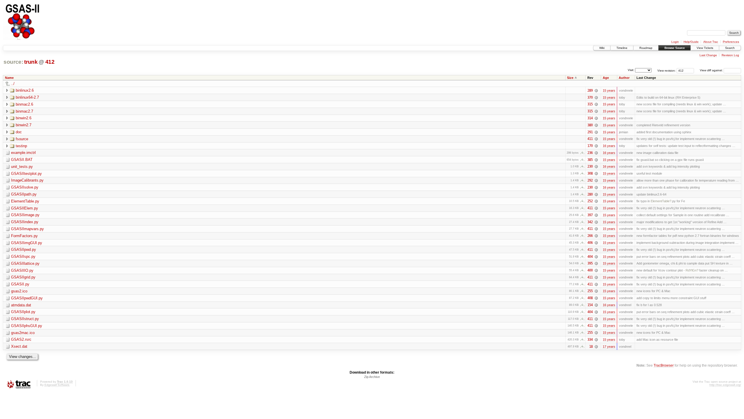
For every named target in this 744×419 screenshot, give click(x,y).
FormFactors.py (24, 236)
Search (730, 47)
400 (590, 270)
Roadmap (645, 47)
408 (590, 298)
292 (590, 180)
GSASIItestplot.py (26, 173)
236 (590, 153)
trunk (30, 62)
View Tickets (705, 47)
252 (590, 201)
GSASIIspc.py (23, 256)
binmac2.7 (24, 111)
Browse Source (674, 47)
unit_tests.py (22, 166)
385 (590, 160)
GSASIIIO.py (22, 270)
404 (590, 257)
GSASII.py (20, 284)
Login (675, 41)
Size (570, 77)
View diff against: (712, 70)
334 (590, 340)
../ (13, 83)
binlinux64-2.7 (27, 97)
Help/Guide (691, 41)
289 (590, 90)
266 (590, 236)
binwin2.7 (23, 125)
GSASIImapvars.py (27, 229)
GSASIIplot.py (23, 312)
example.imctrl (23, 152)
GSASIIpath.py (24, 194)
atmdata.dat (21, 305)
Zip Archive (372, 377)
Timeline (621, 47)
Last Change (708, 55)
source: (13, 62)
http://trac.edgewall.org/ (725, 384)
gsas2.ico (19, 291)
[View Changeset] (596, 90)
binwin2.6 (23, 118)
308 (590, 173)
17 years (609, 346)
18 (591, 347)
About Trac (710, 41)
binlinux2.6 (25, 90)
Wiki (601, 47)
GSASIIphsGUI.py (26, 326)
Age (606, 77)
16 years (609, 146)
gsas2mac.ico (23, 333)
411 (590, 139)
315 (590, 104)
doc (19, 132)
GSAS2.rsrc (21, 339)
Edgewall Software (56, 384)
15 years (609, 90)
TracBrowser (664, 365)
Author (624, 77)
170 (590, 146)
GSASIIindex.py (24, 222)
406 (590, 243)
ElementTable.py (25, 201)
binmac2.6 (24, 104)
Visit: (631, 70)
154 (590, 305)
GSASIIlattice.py (25, 263)
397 (590, 215)
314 (590, 118)
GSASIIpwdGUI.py (27, 298)
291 (590, 132)
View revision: (666, 70)
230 (590, 166)
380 (590, 125)
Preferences (731, 41)
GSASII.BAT (22, 159)
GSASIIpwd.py (23, 249)
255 (590, 291)
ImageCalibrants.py (27, 180)
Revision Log (730, 55)
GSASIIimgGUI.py (26, 243)
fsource (22, 139)
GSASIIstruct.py (25, 319)
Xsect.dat (19, 346)
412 (50, 62)
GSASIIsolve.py (24, 187)
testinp (21, 146)
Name (9, 77)
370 (590, 97)
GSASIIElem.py (24, 208)
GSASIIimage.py (25, 215)
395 (590, 263)
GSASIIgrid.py (23, 277)
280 (590, 194)
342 (590, 222)
